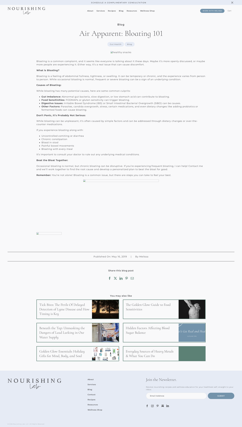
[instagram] (152, 406)
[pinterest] (157, 406)
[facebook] (147, 406)
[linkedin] (167, 406)
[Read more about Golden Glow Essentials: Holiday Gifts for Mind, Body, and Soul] (77, 353)
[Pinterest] (126, 278)
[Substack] (162, 406)
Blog (129, 44)
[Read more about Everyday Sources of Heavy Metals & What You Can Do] (164, 353)
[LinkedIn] (121, 278)
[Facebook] (110, 278)
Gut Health (116, 44)
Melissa (143, 256)
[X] (115, 278)
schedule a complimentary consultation (118, 3)
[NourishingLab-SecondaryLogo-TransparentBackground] (26, 8)
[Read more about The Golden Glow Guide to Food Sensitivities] (164, 309)
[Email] (132, 278)
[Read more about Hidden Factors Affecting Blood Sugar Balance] (164, 332)
